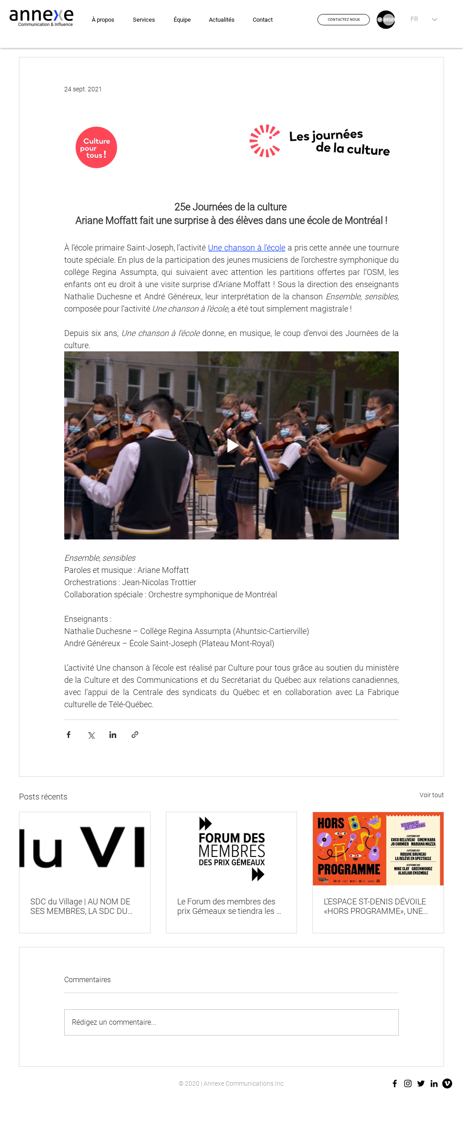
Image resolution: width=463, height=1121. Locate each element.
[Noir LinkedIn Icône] (434, 1083)
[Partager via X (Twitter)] (90, 734)
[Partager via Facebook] (68, 734)
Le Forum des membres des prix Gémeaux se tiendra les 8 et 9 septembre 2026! (229, 906)
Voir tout (432, 795)
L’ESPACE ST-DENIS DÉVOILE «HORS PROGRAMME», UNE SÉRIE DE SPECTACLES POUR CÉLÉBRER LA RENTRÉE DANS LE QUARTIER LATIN (378, 906)
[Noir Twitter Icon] (421, 1083)
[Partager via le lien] (135, 734)
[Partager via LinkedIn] (113, 734)
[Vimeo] (447, 1083)
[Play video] (231, 445)
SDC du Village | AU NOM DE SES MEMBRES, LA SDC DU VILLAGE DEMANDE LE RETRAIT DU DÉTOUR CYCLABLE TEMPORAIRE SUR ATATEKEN (83, 906)
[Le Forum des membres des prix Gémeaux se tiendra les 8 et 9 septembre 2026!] (231, 848)
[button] (343, 19)
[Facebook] (395, 1083)
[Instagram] (408, 1083)
